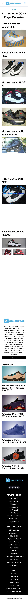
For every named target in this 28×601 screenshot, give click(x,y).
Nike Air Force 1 (14, 519)
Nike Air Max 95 (14, 522)
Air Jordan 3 (14, 501)
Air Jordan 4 (14, 504)
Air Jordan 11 (14, 510)
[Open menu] (3, 3)
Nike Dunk (14, 513)
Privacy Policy (14, 580)
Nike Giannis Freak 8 (14, 539)
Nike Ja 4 (14, 551)
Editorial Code (14, 583)
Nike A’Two (14, 559)
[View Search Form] (24, 3)
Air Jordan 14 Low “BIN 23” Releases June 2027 (13, 415)
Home (14, 9)
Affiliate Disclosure (14, 591)
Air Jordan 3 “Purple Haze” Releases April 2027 (14, 441)
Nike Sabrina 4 (14, 548)
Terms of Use (14, 585)
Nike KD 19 (14, 536)
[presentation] (14, 374)
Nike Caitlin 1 (14, 565)
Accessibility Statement (14, 588)
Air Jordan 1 (14, 498)
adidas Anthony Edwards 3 (14, 557)
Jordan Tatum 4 (14, 545)
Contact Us (14, 577)
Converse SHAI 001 (14, 562)
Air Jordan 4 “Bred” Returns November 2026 (13, 467)
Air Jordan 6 (14, 507)
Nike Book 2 (14, 554)
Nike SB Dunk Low (14, 516)
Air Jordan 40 (14, 530)
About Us (14, 574)
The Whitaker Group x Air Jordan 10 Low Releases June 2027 (13, 387)
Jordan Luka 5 (14, 542)
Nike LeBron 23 (14, 533)
